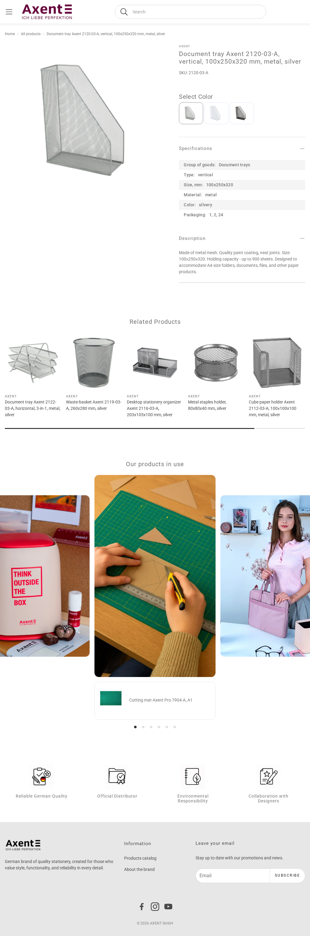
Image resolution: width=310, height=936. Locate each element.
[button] (190, 11)
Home (10, 34)
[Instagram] (155, 906)
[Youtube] (168, 906)
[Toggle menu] (9, 12)
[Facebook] (141, 906)
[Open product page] (33, 362)
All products (31, 34)
